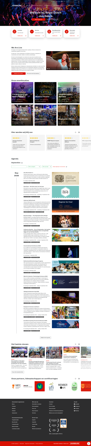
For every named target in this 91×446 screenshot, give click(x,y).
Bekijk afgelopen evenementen (59, 166)
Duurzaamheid (35, 406)
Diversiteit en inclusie (36, 404)
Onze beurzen (56, 5)
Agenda (28, 5)
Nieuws (33, 426)
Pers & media (58, 1)
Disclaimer (22, 443)
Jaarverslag (34, 424)
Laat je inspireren (45, 21)
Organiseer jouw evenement (52, 19)
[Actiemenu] (88, 443)
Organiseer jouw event (36, 5)
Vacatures (53, 1)
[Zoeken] (78, 1)
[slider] (57, 68)
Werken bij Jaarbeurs (36, 428)
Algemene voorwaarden (30, 443)
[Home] (16, 5)
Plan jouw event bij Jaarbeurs (33, 73)
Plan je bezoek (52, 408)
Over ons (63, 5)
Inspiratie (34, 422)
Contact (78, 5)
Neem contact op (38, 19)
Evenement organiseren (18, 401)
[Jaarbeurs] (75, 443)
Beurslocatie (14, 422)
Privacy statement (39, 443)
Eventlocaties (47, 5)
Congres (14, 406)
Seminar (14, 410)
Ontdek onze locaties (18, 73)
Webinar (14, 408)
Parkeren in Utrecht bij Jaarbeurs (56, 410)
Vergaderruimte (15, 419)
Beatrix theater (15, 426)
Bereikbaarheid (71, 5)
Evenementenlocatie (17, 417)
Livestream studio (16, 428)
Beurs (13, 404)
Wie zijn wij (35, 401)
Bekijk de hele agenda (45, 337)
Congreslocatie (15, 424)
